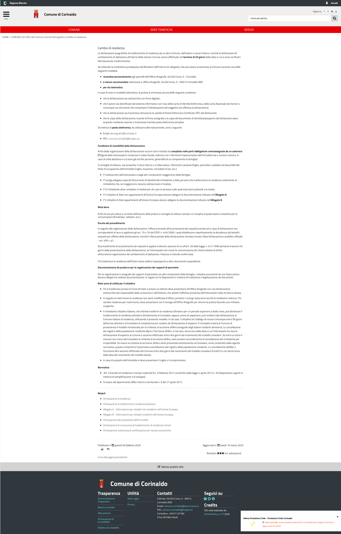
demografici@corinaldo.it (123, 133)
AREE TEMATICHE (162, 30)
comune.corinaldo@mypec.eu (124, 138)
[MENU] (6, 13)
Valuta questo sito (172, 467)
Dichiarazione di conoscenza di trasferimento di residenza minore (137, 425)
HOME (5, 37)
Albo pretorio (104, 513)
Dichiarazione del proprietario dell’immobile (125, 420)
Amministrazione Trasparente (106, 500)
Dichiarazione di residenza (116, 398)
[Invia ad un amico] (109, 449)
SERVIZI (249, 30)
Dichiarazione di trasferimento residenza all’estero (129, 404)
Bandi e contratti (106, 507)
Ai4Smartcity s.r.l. (213, 514)
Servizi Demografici (54, 37)
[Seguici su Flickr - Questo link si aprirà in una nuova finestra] (332, 11)
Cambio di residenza (76, 37)
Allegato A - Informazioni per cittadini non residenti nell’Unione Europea (140, 409)
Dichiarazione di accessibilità (106, 520)
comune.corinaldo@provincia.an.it (181, 506)
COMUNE (74, 30)
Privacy (131, 504)
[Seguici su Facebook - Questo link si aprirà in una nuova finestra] (324, 11)
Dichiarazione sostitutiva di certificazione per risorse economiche (137, 430)
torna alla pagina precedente (112, 457)
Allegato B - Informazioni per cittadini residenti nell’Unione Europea (138, 414)
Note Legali (133, 498)
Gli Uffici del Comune (32, 37)
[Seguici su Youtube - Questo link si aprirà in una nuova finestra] (336, 11)
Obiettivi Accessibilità (108, 527)
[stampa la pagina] (103, 449)
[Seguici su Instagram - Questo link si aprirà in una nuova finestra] (328, 11)
